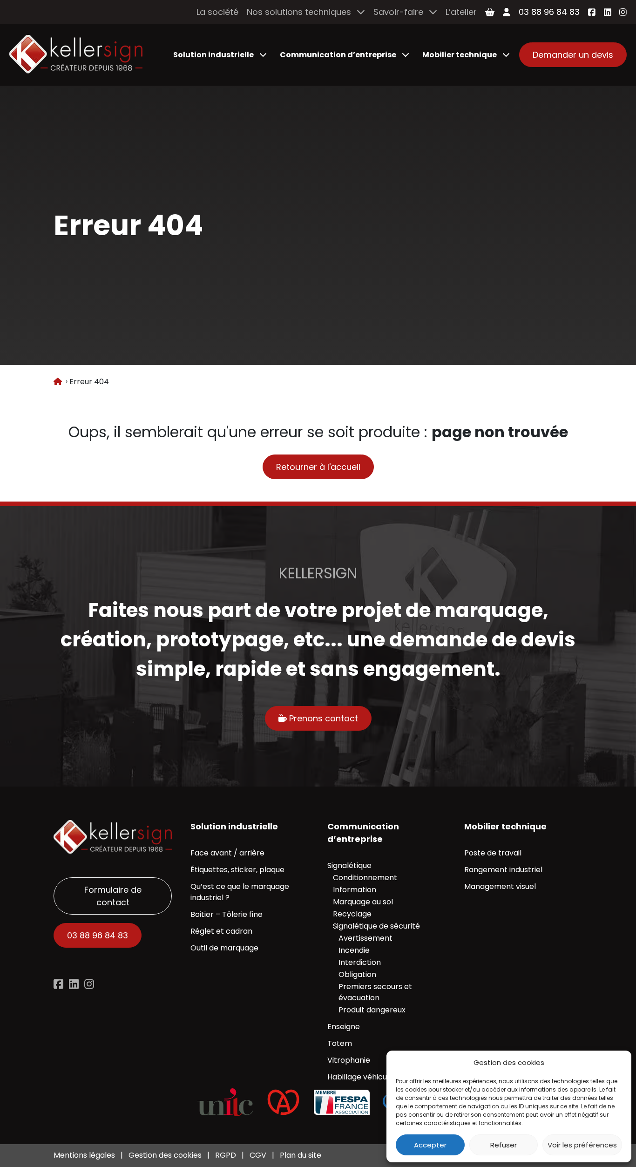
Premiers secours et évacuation (375, 992)
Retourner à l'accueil (318, 467)
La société (217, 12)
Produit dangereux (372, 1009)
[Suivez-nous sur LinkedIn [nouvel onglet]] (607, 12)
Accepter (430, 1145)
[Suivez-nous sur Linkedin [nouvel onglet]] (74, 984)
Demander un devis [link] (573, 55)
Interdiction (359, 962)
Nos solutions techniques (299, 12)
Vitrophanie (348, 1060)
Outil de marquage (224, 948)
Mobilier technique (459, 54)
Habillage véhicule (360, 1077)
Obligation (357, 974)
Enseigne (343, 1026)
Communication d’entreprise (338, 54)
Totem (339, 1043)
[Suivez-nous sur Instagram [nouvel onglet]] (623, 12)
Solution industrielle (213, 54)
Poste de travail (492, 853)
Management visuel (500, 886)
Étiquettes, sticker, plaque (237, 869)
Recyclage (352, 914)
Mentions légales (84, 1155)
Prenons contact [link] (322, 718)
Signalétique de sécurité (376, 926)
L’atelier (461, 12)
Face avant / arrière (227, 853)
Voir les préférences (582, 1145)
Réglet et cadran (221, 931)
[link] (75, 55)
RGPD (225, 1155)
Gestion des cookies (165, 1155)
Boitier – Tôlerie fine (226, 914)
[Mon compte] (506, 12)
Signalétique (349, 865)
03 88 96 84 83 (549, 12)
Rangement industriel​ (503, 869)
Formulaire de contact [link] (113, 896)
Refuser (503, 1145)
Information (354, 889)
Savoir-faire (398, 12)
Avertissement (365, 938)
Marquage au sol (363, 901)
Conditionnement (365, 877)
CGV (258, 1155)
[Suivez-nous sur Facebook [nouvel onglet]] (591, 12)
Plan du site (300, 1155)
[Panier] (489, 12)
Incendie (354, 950)
